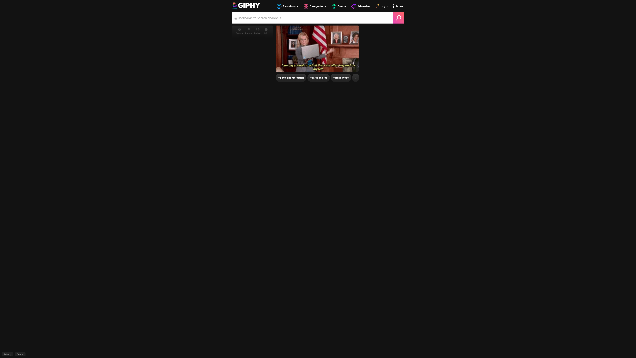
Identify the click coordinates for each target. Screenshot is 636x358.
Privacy (7, 354)
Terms (20, 354)
